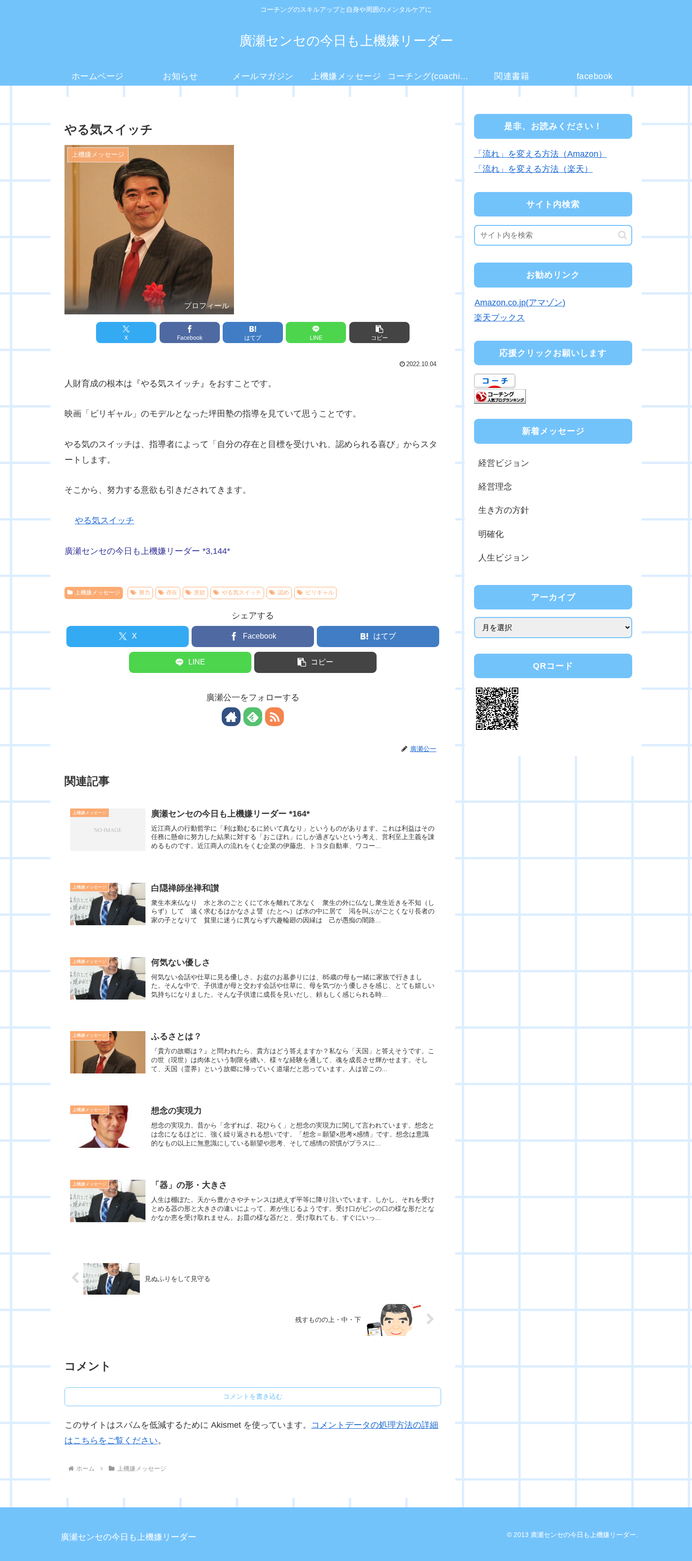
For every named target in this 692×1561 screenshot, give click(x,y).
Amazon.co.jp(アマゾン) (520, 302)
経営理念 (495, 486)
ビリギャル (320, 592)
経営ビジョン (503, 463)
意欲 (199, 592)
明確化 (491, 534)
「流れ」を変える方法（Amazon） (540, 154)
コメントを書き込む (252, 1396)
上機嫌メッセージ (97, 592)
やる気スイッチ (104, 520)
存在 (171, 592)
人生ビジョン (503, 557)
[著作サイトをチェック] (231, 716)
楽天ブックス (499, 317)
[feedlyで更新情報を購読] (252, 716)
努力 (144, 592)
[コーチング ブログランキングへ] (500, 395)
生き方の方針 (503, 510)
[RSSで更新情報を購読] (274, 716)
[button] (379, 332)
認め (283, 592)
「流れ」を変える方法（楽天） (533, 169)
